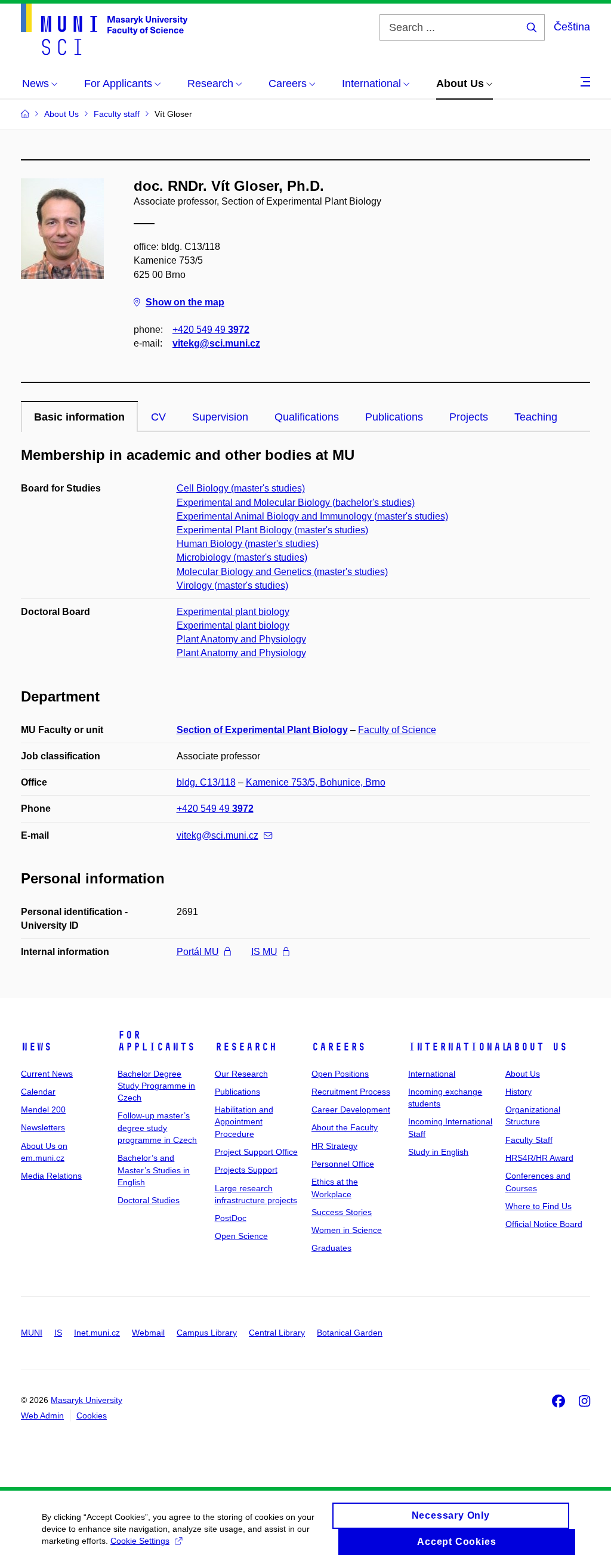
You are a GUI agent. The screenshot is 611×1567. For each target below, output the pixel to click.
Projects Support (246, 1170)
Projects (468, 417)
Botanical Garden (349, 1332)
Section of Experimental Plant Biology (262, 730)
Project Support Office (256, 1152)
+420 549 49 (210, 329)
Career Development (350, 1109)
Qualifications (306, 417)
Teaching (535, 417)
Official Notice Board (543, 1224)
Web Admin (42, 1415)
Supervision (220, 417)
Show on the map (185, 302)
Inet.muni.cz (97, 1332)
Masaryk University (86, 1400)
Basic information (79, 417)
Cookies (91, 1415)
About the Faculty (344, 1127)
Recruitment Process (350, 1091)
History (518, 1091)
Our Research (241, 1073)
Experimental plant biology (233, 612)
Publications (394, 417)
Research (246, 1046)
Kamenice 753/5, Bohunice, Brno (315, 782)
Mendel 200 (43, 1109)
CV (158, 417)
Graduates (331, 1248)
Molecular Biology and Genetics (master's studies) (282, 572)
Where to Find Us (538, 1206)
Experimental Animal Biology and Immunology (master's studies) (312, 516)
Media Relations (51, 1175)
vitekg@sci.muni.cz (216, 343)
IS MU (264, 952)
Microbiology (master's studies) (242, 557)
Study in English (438, 1152)
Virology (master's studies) (232, 585)
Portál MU (198, 952)
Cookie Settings (139, 1541)
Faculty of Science (397, 730)
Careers (338, 1046)
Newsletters (43, 1127)
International (458, 1046)
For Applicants (156, 1040)
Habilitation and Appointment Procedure (244, 1122)
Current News (47, 1073)
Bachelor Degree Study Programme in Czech (156, 1086)
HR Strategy (334, 1146)
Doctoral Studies (149, 1200)
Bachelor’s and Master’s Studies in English (154, 1170)
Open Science (241, 1236)
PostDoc (230, 1218)
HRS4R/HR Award (539, 1158)
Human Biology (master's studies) (248, 544)
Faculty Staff (529, 1140)
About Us (536, 1046)
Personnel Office (342, 1164)
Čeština (572, 27)
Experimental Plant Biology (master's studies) (272, 530)
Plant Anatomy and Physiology (241, 639)
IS (58, 1332)
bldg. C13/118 (206, 782)
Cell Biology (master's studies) (241, 488)
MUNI (31, 1332)
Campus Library (207, 1332)
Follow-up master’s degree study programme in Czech (157, 1128)
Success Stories (341, 1212)
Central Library (277, 1332)
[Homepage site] (104, 29)
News (36, 1046)
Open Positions (340, 1073)
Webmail (148, 1332)
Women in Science (346, 1230)
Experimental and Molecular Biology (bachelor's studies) (296, 502)
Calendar (38, 1091)
